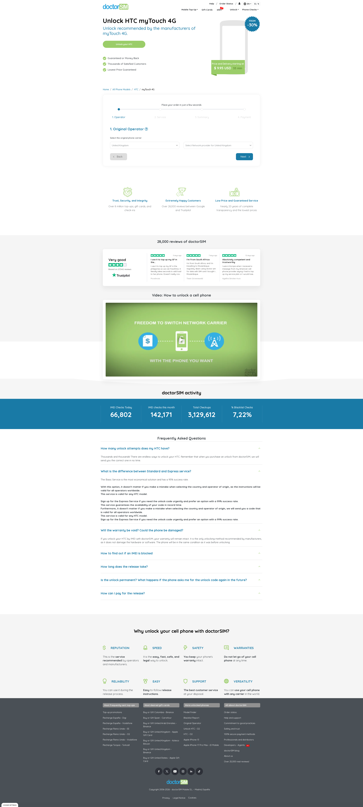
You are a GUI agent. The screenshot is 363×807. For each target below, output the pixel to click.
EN (248, 4)
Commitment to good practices (239, 723)
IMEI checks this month (161, 407)
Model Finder (190, 712)
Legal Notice (179, 797)
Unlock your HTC (124, 44)
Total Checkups (202, 407)
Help (211, 3)
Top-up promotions (112, 712)
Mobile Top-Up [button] (189, 9)
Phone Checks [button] (249, 9)
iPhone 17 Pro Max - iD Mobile (201, 745)
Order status (230, 712)
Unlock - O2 (192, 728)
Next (243, 156)
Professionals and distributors (239, 739)
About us (228, 756)
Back (120, 156)
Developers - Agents (236, 745)
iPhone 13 (191, 739)
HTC (136, 89)
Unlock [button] (233, 9)
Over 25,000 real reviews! (236, 761)
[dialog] (9, 805)
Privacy (166, 797)
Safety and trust (232, 728)
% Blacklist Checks (242, 407)
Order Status (226, 3)
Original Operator (192, 723)
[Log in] (239, 4)
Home (106, 89)
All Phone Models (121, 89)
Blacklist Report (191, 717)
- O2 (188, 734)
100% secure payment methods (239, 734)
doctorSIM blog (231, 750)
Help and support (232, 717)
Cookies (192, 797)
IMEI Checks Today (121, 407)
